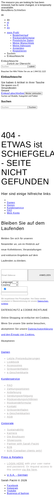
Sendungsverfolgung (20, 395)
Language (6, 282)
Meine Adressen (22, 45)
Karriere (12, 433)
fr (7, 25)
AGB (10, 416)
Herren (11, 205)
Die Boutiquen (16, 436)
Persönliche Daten (23, 40)
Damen (11, 202)
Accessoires (14, 365)
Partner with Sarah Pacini (23, 443)
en (8, 27)
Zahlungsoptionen (18, 388)
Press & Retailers (12, 457)
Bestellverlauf (20, 35)
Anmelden (18, 48)
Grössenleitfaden (17, 368)
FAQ (9, 210)
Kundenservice (15, 208)
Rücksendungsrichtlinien (22, 399)
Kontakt (12, 406)
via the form (29, 469)
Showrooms (14, 440)
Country (5, 285)
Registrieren (20, 51)
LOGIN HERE (15, 463)
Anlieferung (14, 392)
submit (32, 66)
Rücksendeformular (24, 38)
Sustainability (15, 429)
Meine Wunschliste (23, 43)
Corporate (7, 423)
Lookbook (13, 362)
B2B (9, 447)
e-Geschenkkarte (17, 372)
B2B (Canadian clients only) (24, 450)
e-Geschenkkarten (18, 413)
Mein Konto (13, 213)
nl (8, 22)
